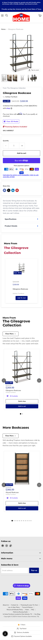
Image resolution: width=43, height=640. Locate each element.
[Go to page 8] (25, 520)
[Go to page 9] (27, 520)
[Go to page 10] (29, 520)
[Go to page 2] (22, 413)
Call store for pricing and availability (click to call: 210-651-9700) (21, 176)
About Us (6, 605)
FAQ (32, 610)
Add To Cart (21, 298)
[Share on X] (8, 190)
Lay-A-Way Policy (14, 607)
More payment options (21, 166)
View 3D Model (12, 121)
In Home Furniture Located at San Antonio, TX (17, 614)
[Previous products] (4, 380)
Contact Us (14, 605)
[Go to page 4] (17, 520)
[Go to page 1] (20, 413)
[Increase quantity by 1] (22, 145)
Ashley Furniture (11, 97)
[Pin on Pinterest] (17, 190)
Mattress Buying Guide (20, 612)
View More (9, 334)
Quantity (6, 141)
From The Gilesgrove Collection (14, 88)
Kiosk (27, 610)
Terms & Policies (27, 607)
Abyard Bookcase (12, 492)
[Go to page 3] (15, 520)
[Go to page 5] (19, 520)
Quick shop (22, 401)
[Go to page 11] (30, 520)
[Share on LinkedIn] (13, 190)
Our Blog (37, 614)
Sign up (34, 570)
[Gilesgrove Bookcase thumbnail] (4, 78)
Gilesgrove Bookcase (13, 390)
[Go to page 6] (21, 520)
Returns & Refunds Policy (15, 610)
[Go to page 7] (23, 520)
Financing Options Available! (16, 127)
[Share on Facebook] (4, 190)
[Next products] (39, 380)
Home (3, 29)
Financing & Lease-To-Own (29, 605)
